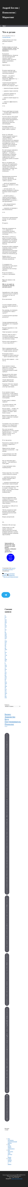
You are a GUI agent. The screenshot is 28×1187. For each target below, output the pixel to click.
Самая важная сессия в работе (10, 1161)
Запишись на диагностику (10, 557)
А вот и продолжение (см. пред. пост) (6, 623)
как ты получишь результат (8, 568)
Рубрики (6, 705)
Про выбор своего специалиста (11, 1146)
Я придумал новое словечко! (6, 669)
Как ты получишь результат (11, 577)
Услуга (6, 726)
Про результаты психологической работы (12, 1141)
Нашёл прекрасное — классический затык (6, 640)
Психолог (9, 724)
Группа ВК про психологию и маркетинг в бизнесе (6, 923)
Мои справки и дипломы (7, 1107)
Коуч (7, 719)
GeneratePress (5, 1186)
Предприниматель (13, 721)
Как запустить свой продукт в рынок (10, 1153)
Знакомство (11, 575)
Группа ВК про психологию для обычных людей (6, 979)
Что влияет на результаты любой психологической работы (6, 687)
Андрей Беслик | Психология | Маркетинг (11, 13)
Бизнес (8, 714)
